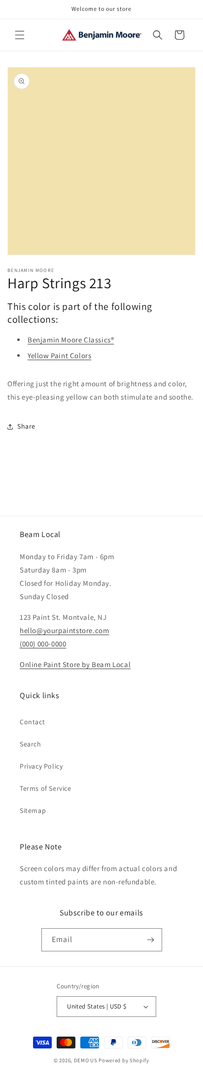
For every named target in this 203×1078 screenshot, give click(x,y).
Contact (32, 721)
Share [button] (26, 426)
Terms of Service (45, 788)
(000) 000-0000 (43, 643)
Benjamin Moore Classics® (71, 339)
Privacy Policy (41, 766)
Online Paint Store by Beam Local (75, 664)
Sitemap (33, 810)
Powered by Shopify (124, 1060)
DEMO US (86, 1060)
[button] (20, 35)
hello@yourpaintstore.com (64, 630)
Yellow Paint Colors (59, 355)
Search (30, 744)
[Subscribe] (151, 939)
